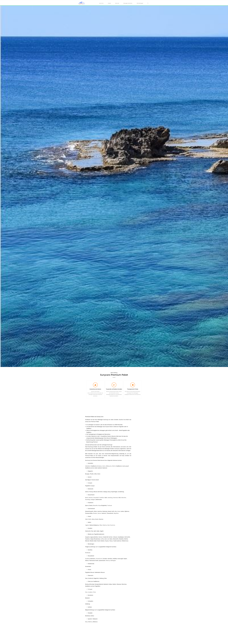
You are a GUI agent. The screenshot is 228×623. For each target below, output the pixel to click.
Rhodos (95, 513)
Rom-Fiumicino (111, 525)
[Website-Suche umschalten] (148, 3)
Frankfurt (101, 497)
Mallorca (90, 621)
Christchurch (99, 558)
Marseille (95, 505)
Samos (99, 513)
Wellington (113, 560)
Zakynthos (116, 513)
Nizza (99, 505)
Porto (94, 592)
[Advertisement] (137, 433)
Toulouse (109, 505)
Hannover (115, 497)
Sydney (124, 466)
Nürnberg (87, 499)
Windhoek (87, 552)
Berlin (86, 497)
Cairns (103, 466)
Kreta (118, 511)
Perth (113, 466)
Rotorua (108, 560)
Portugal (90, 589)
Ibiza (86, 621)
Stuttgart (93, 499)
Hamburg (110, 497)
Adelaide (87, 466)
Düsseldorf (96, 497)
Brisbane (99, 466)
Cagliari (87, 525)
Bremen (91, 497)
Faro (86, 592)
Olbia (100, 525)
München (123, 497)
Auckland (87, 558)
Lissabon (90, 592)
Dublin (89, 519)
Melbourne (108, 466)
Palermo (105, 525)
